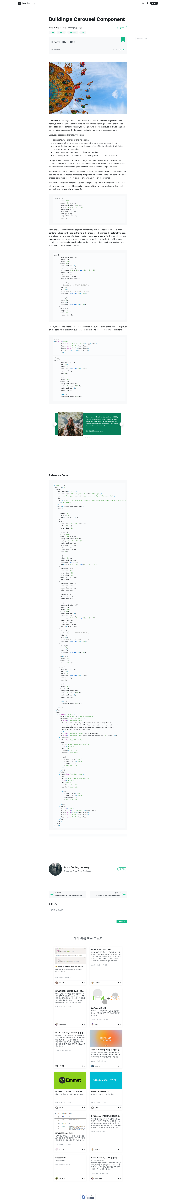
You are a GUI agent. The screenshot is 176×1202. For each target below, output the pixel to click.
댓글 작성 (122, 922)
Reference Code (142, 39)
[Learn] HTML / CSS (63, 42)
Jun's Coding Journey (57, 28)
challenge (72, 32)
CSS (52, 32)
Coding (61, 32)
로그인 (154, 3)
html (83, 32)
